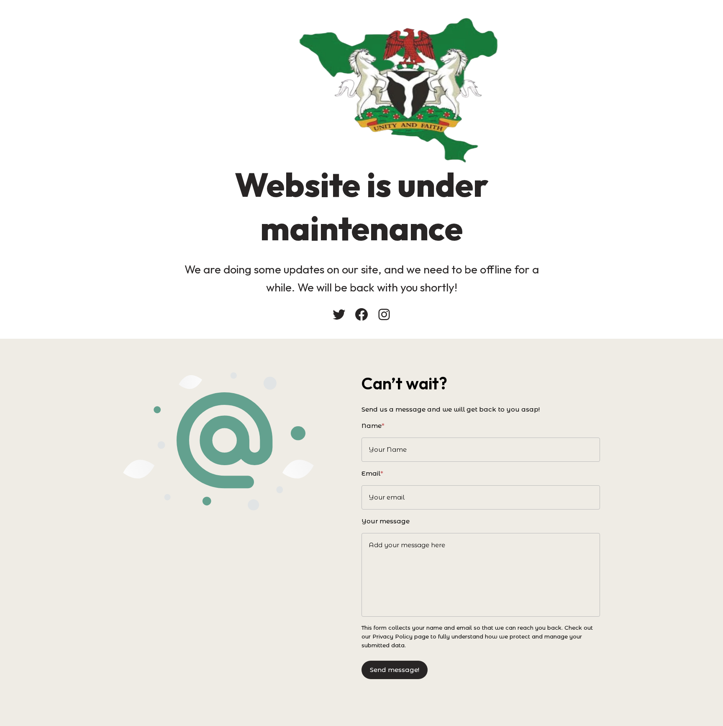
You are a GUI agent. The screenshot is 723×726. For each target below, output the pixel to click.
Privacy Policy (392, 636)
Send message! (394, 670)
